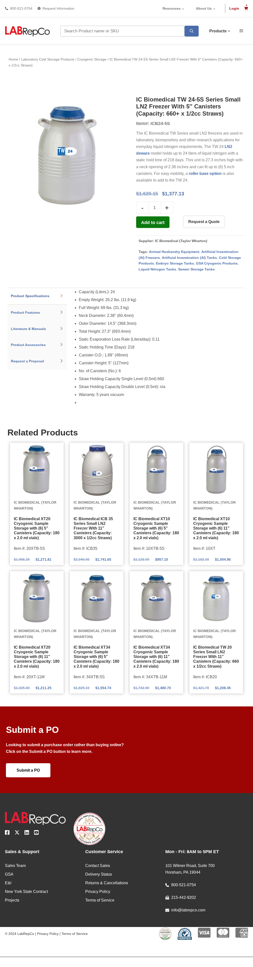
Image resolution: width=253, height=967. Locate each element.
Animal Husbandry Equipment (174, 252)
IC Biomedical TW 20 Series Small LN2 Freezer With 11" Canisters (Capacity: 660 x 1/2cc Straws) (216, 656)
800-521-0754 (21, 8)
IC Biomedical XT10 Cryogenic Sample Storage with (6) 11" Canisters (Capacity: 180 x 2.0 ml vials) (216, 528)
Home (13, 59)
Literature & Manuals (28, 329)
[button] (241, 30)
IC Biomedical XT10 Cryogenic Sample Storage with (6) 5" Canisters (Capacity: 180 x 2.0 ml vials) (156, 528)
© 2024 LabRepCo (19, 934)
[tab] (37, 296)
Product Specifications (30, 296)
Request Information (58, 8)
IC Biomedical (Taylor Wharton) (181, 241)
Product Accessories (28, 345)
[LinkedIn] (26, 833)
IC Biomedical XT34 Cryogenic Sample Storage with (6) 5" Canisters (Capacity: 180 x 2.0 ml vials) (96, 656)
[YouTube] (36, 833)
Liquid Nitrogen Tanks (157, 269)
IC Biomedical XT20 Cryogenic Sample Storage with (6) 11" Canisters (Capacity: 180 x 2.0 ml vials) (37, 656)
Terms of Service (75, 934)
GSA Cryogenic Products (217, 263)
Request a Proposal (27, 361)
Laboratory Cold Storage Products (47, 59)
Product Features (25, 312)
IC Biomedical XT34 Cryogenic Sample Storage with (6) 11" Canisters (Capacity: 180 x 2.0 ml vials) (156, 656)
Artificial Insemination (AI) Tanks (189, 258)
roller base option (205, 173)
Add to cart (153, 222)
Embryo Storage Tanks (175, 263)
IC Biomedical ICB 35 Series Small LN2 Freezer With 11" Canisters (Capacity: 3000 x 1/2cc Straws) (93, 528)
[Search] (192, 31)
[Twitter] (17, 833)
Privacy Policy (48, 934)
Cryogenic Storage (91, 59)
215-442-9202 (183, 897)
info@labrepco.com (188, 910)
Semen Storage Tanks (196, 269)
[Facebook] (7, 833)
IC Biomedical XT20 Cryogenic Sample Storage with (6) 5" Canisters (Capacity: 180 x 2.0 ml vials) (37, 528)
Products (218, 31)
